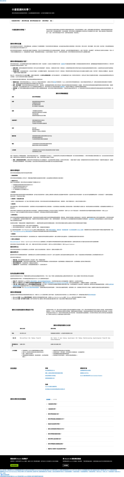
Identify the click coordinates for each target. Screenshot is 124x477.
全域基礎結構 (18, 470)
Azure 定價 (51, 470)
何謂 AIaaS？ (99, 471)
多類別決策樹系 (52, 229)
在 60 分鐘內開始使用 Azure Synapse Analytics (91, 375)
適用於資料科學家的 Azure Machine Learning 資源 (56, 282)
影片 (63, 471)
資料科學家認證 (91, 294)
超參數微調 (91, 219)
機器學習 (62, 86)
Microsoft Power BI (15, 241)
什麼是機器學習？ (84, 471)
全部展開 (48, 399)
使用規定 (29, 476)
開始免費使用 (14, 465)
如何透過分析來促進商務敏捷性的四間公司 (55, 389)
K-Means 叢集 (80, 229)
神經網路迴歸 (65, 229)
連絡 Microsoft (14, 476)
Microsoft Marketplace (12, 471)
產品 (48, 470)
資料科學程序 (45, 21)
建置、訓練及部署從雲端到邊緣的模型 (54, 373)
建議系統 (59, 229)
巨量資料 (63, 64)
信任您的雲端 (31, 470)
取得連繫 (66, 465)
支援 (105, 470)
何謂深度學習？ (92, 471)
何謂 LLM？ (105, 471)
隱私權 (19, 476)
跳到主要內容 (3, 0)
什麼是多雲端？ (76, 471)
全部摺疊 (55, 399)
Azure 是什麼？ (3, 470)
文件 (25, 471)
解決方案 (90, 470)
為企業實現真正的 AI (50, 370)
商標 (33, 476)
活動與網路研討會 (43, 471)
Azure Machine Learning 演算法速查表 (22, 231)
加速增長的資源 (96, 470)
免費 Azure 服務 (58, 470)
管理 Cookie (24, 476)
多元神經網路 (72, 229)
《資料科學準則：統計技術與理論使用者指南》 (40, 281)
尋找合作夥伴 (21, 471)
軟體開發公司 (3, 471)
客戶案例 (45, 470)
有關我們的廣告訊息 (38, 476)
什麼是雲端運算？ (68, 471)
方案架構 (102, 470)
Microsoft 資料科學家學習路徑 (32, 287)
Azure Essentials (38, 470)
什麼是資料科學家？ (16, 21)
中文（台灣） (3, 473)
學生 (37, 471)
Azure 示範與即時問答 (112, 470)
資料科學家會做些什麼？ (35, 21)
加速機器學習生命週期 (85, 370)
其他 (51, 21)
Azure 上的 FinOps (73, 470)
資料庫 (54, 82)
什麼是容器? (111, 471)
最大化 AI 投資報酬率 (83, 470)
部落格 (28, 471)
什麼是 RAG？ (117, 471)
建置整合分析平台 (84, 373)
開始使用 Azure (11, 470)
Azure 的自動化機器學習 (51, 386)
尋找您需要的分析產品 (50, 375)
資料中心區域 (24, 470)
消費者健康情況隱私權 (5, 476)
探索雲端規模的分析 (50, 378)
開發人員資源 (33, 471)
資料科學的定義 (25, 21)
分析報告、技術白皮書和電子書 (54, 471)
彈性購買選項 (65, 470)
